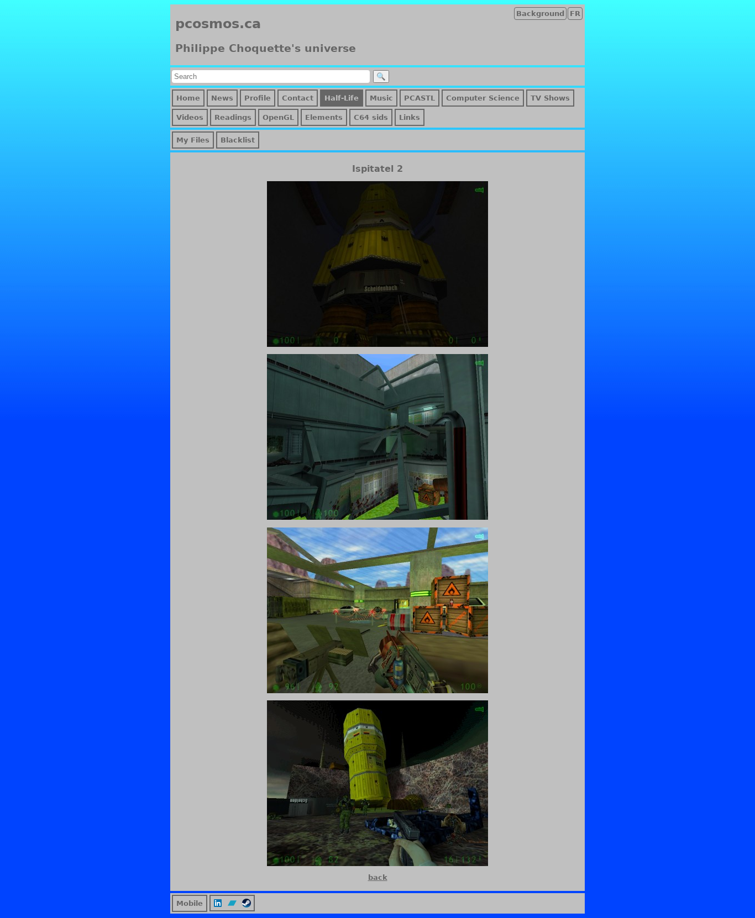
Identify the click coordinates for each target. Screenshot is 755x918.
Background (540, 13)
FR (575, 13)
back (377, 877)
